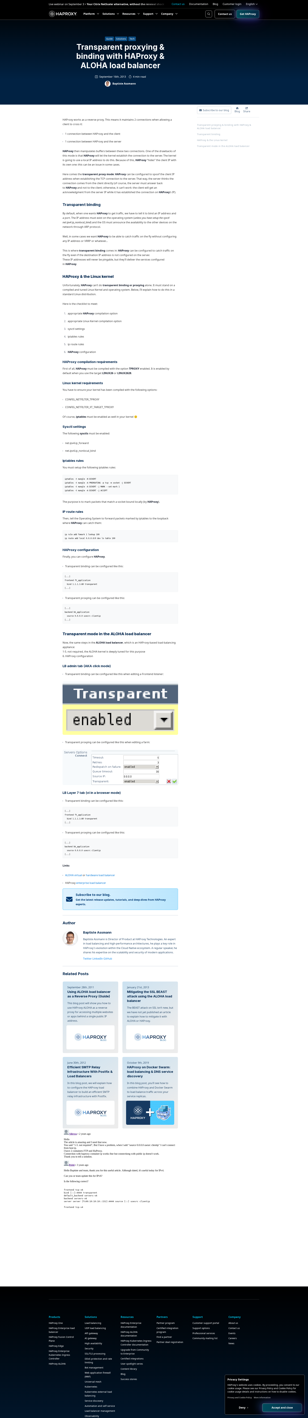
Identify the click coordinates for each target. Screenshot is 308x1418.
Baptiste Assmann (97, 932)
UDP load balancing (95, 1328)
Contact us (178, 4)
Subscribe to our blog (216, 110)
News (231, 1343)
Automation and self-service (100, 1405)
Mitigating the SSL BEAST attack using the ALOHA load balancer (149, 996)
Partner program (166, 1322)
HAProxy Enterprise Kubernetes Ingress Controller (59, 1355)
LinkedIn (97, 958)
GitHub (107, 958)
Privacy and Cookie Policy (239, 1397)
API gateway (91, 1333)
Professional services (204, 1333)
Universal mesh (93, 1381)
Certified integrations (132, 1358)
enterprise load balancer (91, 883)
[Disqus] (120, 1168)
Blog (215, 4)
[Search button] (208, 14)
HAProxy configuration (81, 550)
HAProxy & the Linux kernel (212, 140)
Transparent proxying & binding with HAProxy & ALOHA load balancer (224, 126)
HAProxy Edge (56, 1345)
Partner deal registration (170, 1342)
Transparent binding (82, 204)
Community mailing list (205, 1338)
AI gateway (91, 1338)
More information (262, 1397)
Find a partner (164, 1336)
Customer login (232, 4)
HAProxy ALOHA (57, 1363)
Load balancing (93, 1322)
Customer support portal (206, 1322)
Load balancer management (100, 1410)
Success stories (129, 1379)
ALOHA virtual (73, 875)
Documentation (198, 4)
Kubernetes (91, 1386)
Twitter (87, 958)
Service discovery (94, 1400)
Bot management (94, 1367)
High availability (93, 1343)
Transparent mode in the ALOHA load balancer (223, 146)
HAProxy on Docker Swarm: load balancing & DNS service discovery (150, 1071)
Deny (242, 1407)
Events (231, 1333)
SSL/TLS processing (95, 1353)
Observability (92, 1416)
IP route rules (73, 512)
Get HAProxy (248, 14)
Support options (201, 1328)
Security (89, 1348)
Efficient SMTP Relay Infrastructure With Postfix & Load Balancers (90, 1071)
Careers (232, 1338)
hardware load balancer (100, 875)
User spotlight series (132, 1363)
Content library (129, 1368)
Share (246, 111)
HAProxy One (56, 1322)
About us (233, 1322)
